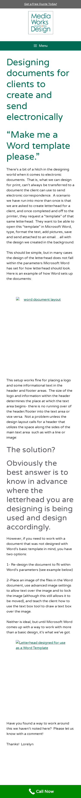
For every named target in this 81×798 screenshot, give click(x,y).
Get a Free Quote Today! (40, 4)
